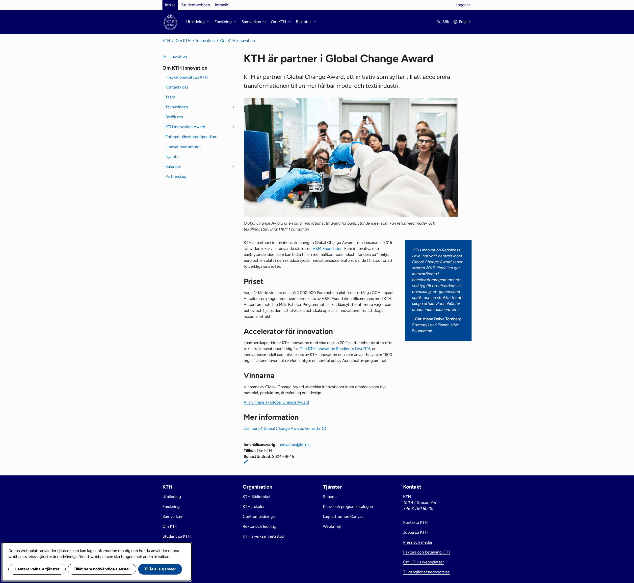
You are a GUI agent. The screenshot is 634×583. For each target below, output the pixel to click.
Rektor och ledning (259, 526)
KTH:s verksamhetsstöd (263, 536)
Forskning (171, 506)
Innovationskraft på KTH (186, 77)
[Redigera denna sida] (246, 462)
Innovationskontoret (183, 146)
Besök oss (174, 117)
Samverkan (172, 516)
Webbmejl (332, 526)
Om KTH (183, 40)
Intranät (222, 4)
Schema (330, 496)
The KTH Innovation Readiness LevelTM (335, 348)
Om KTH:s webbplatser (423, 562)
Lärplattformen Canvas (343, 516)
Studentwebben (195, 4)
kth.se (170, 4)
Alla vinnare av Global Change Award (276, 402)
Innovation (205, 40)
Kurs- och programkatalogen (348, 506)
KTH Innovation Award (185, 126)
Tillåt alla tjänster (160, 569)
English (465, 21)
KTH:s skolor (253, 506)
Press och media (417, 542)
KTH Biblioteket (257, 496)
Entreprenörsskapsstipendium (191, 136)
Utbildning (171, 496)
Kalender (173, 166)
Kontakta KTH (415, 522)
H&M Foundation (328, 248)
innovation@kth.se (294, 444)
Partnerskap (175, 176)
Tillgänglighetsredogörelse (426, 572)
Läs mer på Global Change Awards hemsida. (282, 428)
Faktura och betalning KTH (426, 552)
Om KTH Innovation (237, 40)
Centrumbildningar (259, 516)
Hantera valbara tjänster (37, 569)
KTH (166, 40)
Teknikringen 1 (178, 107)
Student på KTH (176, 536)
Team (170, 97)
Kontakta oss (176, 87)
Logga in (463, 4)
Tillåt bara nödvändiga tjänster (102, 569)
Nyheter (172, 156)
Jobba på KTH (415, 532)
